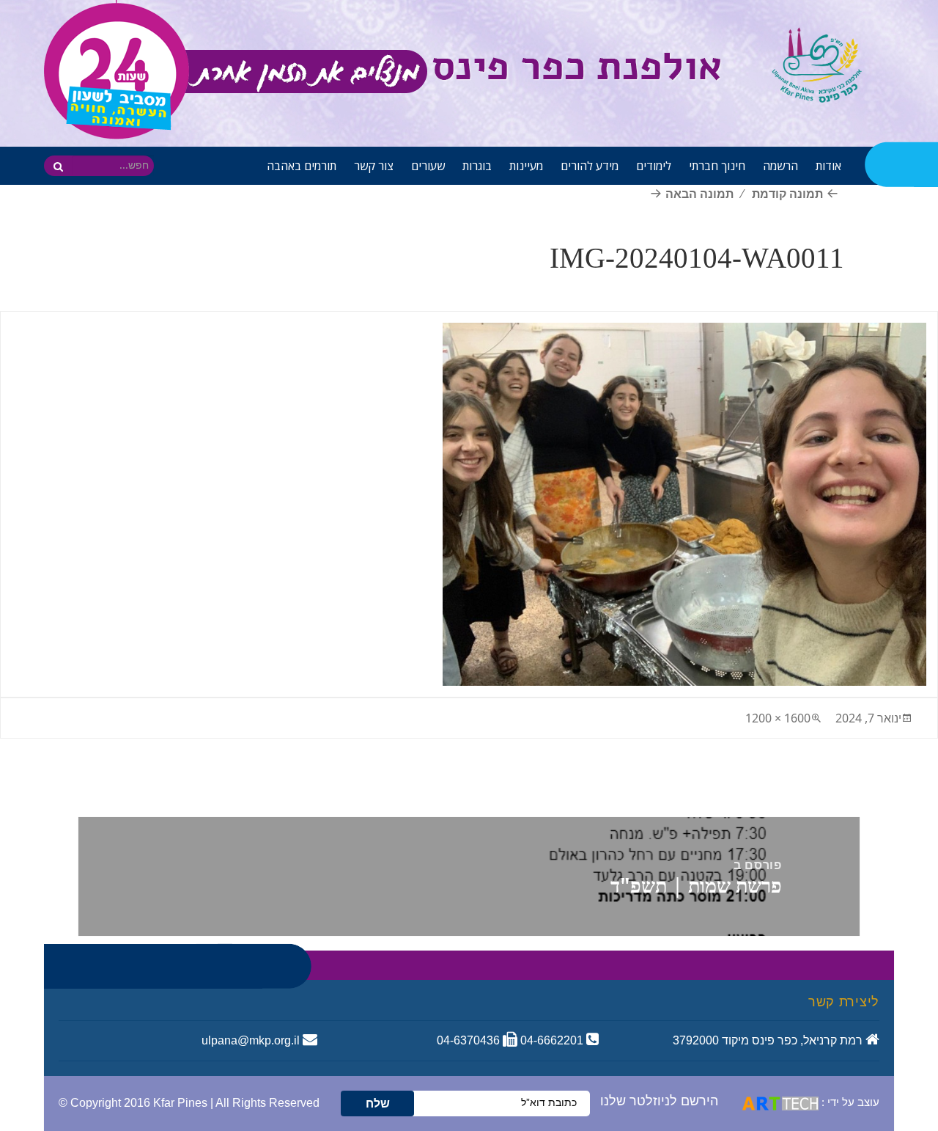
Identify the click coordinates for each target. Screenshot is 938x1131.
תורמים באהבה (301, 166)
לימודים (653, 166)
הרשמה (780, 166)
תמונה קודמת (787, 194)
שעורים (428, 166)
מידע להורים (589, 166)
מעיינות (526, 166)
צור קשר (374, 166)
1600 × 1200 (777, 718)
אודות (828, 166)
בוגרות (477, 166)
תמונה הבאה (699, 194)
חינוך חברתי (717, 166)
